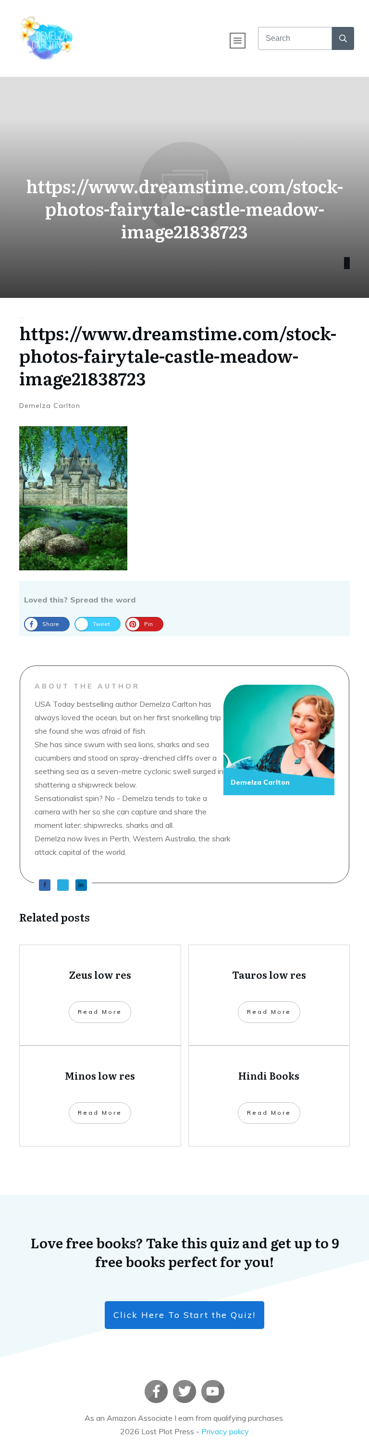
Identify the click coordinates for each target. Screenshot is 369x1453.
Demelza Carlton (49, 405)
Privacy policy (225, 1431)
